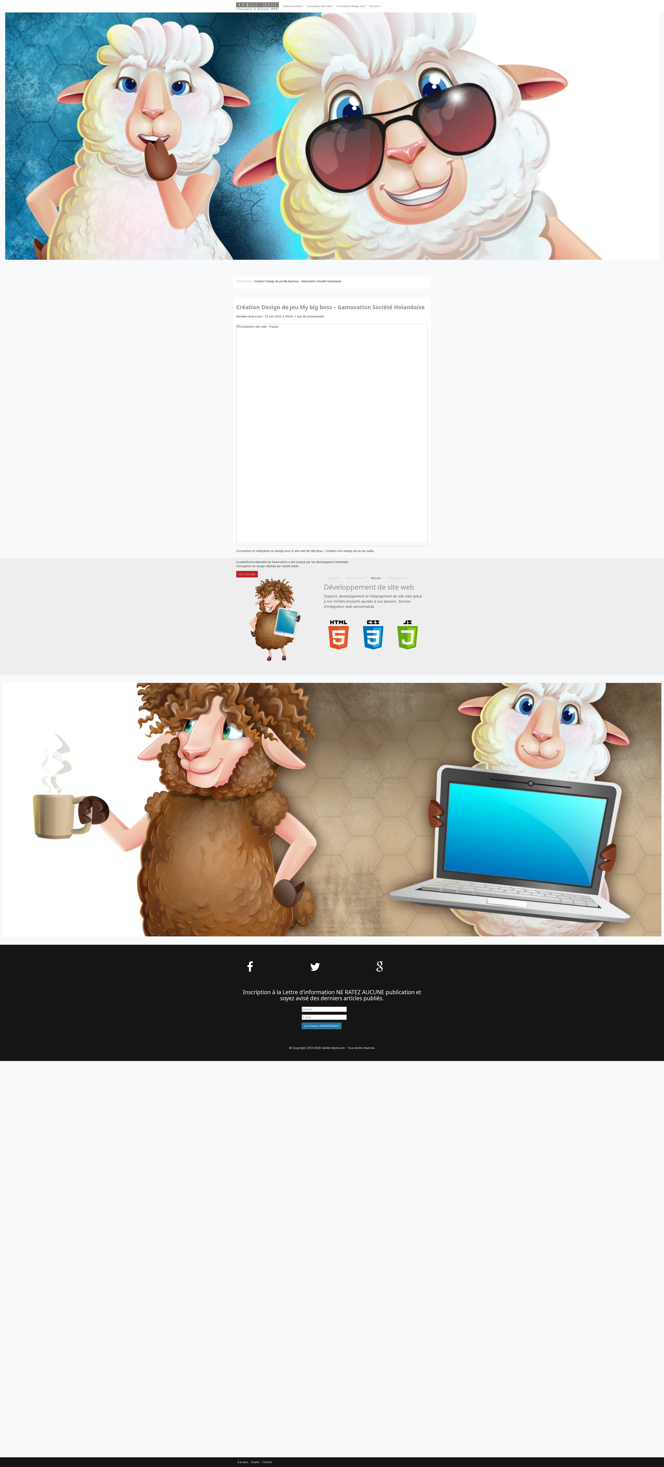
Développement (396, 578)
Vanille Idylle (244, 281)
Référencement (292, 6)
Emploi (255, 1462)
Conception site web (318, 6)
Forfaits (374, 6)
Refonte (375, 578)
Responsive (333, 578)
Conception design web (350, 6)
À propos (242, 1462)
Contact (267, 1462)
